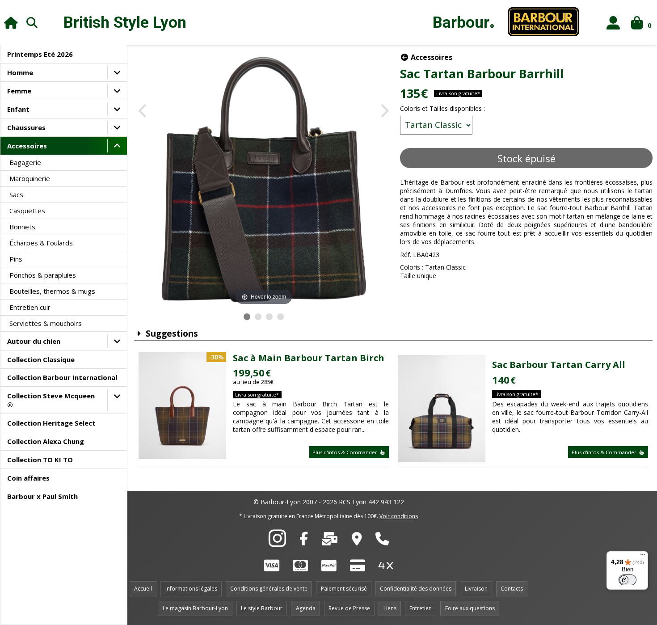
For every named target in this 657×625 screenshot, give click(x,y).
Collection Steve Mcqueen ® (51, 400)
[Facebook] (303, 540)
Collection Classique (41, 359)
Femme (19, 90)
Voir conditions (398, 516)
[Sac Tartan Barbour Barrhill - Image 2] (258, 316)
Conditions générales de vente (268, 588)
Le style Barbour (261, 608)
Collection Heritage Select (51, 422)
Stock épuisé (526, 158)
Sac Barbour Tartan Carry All (558, 365)
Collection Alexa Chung (45, 441)
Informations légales (191, 588)
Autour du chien (33, 341)
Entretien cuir (30, 307)
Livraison (476, 588)
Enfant (18, 109)
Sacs (16, 194)
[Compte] (613, 22)
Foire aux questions (470, 608)
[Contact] (329, 540)
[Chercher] (32, 22)
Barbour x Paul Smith (42, 496)
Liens (389, 608)
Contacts (512, 588)
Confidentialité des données (415, 588)
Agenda (306, 608)
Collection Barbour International (62, 377)
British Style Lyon (124, 22)
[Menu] (642, 556)
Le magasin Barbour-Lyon (195, 608)
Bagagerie (25, 162)
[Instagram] (277, 543)
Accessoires (27, 145)
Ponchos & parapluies (42, 274)
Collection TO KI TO (40, 459)
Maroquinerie (29, 178)
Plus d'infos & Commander (345, 452)
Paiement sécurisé (344, 588)
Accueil (143, 588)
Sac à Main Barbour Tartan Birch (308, 358)
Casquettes (27, 210)
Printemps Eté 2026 (40, 54)
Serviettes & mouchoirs (45, 323)
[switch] (627, 579)
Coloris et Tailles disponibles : (442, 108)
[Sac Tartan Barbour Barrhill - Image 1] (247, 316)
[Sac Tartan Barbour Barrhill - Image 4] (280, 316)
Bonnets (22, 226)
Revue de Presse (349, 608)
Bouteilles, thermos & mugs (52, 291)
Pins (15, 258)
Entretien (420, 608)
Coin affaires (28, 477)
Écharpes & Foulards (41, 242)
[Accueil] (11, 22)
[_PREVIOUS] (143, 111)
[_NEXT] (384, 111)
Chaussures (26, 127)
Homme (20, 72)
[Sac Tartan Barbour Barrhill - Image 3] (269, 316)
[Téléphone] (382, 540)
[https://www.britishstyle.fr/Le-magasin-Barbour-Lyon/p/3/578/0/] (357, 540)
